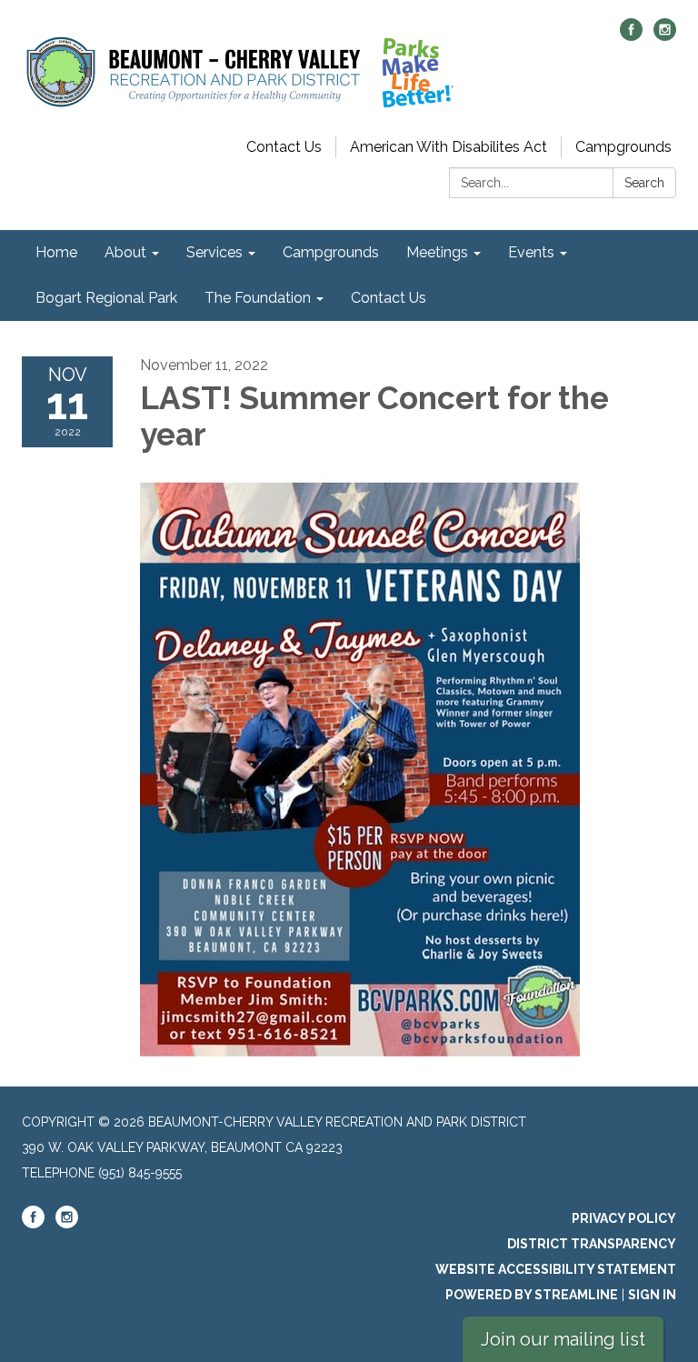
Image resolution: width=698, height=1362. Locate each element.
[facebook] (631, 36)
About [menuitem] (125, 252)
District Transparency (591, 1244)
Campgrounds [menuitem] (331, 252)
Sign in (652, 1294)
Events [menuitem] (531, 252)
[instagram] (664, 36)
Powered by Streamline (531, 1294)
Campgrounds (623, 146)
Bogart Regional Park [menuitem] (106, 297)
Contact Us (284, 146)
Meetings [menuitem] (437, 252)
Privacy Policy (624, 1218)
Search (644, 182)
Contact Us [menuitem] (388, 297)
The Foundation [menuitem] (257, 297)
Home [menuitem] (56, 252)
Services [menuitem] (214, 252)
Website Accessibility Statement (555, 1269)
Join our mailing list (563, 1339)
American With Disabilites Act (448, 146)
